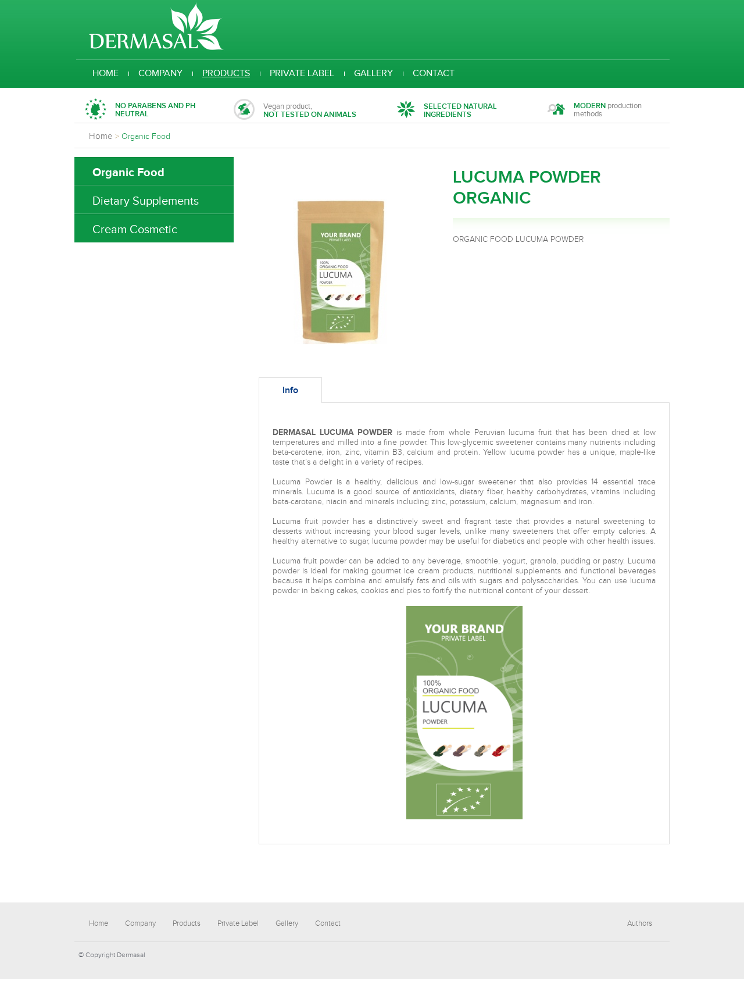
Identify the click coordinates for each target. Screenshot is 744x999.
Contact (434, 73)
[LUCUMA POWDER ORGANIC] (340, 342)
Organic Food (128, 173)
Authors (639, 923)
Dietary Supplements (145, 201)
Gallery (373, 73)
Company (160, 73)
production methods (608, 110)
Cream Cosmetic (134, 230)
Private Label (302, 73)
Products (226, 73)
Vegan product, (309, 110)
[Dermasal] (156, 48)
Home (105, 73)
